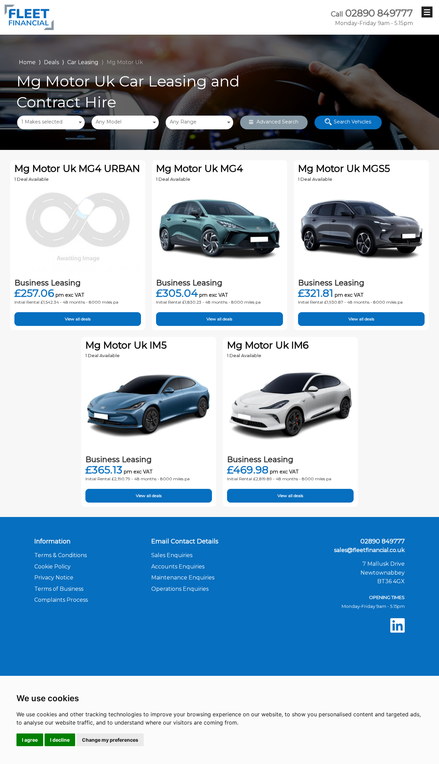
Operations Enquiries (180, 589)
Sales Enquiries (171, 555)
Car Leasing (82, 62)
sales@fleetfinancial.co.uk (369, 550)
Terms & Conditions (60, 555)
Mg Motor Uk (125, 62)
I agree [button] (30, 740)
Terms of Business (58, 589)
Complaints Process (61, 600)
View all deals (78, 318)
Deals (51, 62)
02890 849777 (372, 17)
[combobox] (51, 122)
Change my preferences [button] (110, 740)
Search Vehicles (352, 122)
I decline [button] (60, 740)
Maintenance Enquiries (182, 577)
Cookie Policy (52, 566)
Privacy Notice (53, 577)
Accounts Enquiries (177, 566)
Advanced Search (277, 122)
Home (27, 61)
